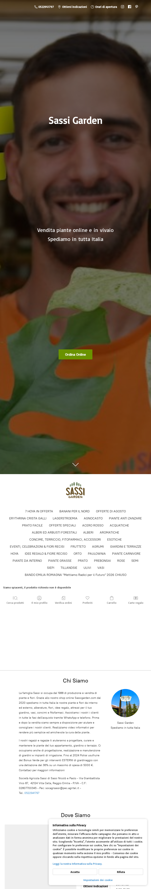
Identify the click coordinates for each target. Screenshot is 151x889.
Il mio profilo (39, 602)
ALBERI (88, 532)
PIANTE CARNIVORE (126, 553)
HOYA (14, 553)
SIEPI (50, 568)
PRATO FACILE (32, 525)
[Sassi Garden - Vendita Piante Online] (75, 491)
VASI (100, 568)
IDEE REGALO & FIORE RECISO (46, 553)
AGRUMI (98, 546)
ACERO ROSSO (92, 525)
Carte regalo (135, 602)
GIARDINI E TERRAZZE (125, 546)
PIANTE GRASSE (60, 561)
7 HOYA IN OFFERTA (39, 511)
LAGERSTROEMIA (65, 518)
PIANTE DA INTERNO (27, 561)
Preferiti (88, 602)
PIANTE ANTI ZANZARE (125, 518)
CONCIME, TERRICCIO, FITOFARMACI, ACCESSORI (65, 539)
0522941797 (31, 793)
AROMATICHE (109, 532)
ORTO (78, 553)
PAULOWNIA (97, 553)
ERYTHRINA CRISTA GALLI (27, 518)
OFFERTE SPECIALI (62, 525)
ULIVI (87, 568)
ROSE (121, 561)
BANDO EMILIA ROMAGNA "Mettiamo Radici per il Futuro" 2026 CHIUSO (75, 575)
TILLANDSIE (69, 568)
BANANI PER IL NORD (74, 511)
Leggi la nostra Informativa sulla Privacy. (77, 863)
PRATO (83, 561)
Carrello (111, 602)
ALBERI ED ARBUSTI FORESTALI (54, 532)
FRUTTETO (78, 546)
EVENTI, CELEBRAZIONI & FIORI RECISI (37, 546)
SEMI (134, 561)
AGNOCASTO (93, 518)
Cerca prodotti (15, 602)
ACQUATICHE (119, 525)
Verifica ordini (63, 602)
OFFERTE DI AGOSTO (111, 511)
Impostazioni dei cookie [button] (98, 880)
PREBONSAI (102, 561)
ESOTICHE (114, 539)
